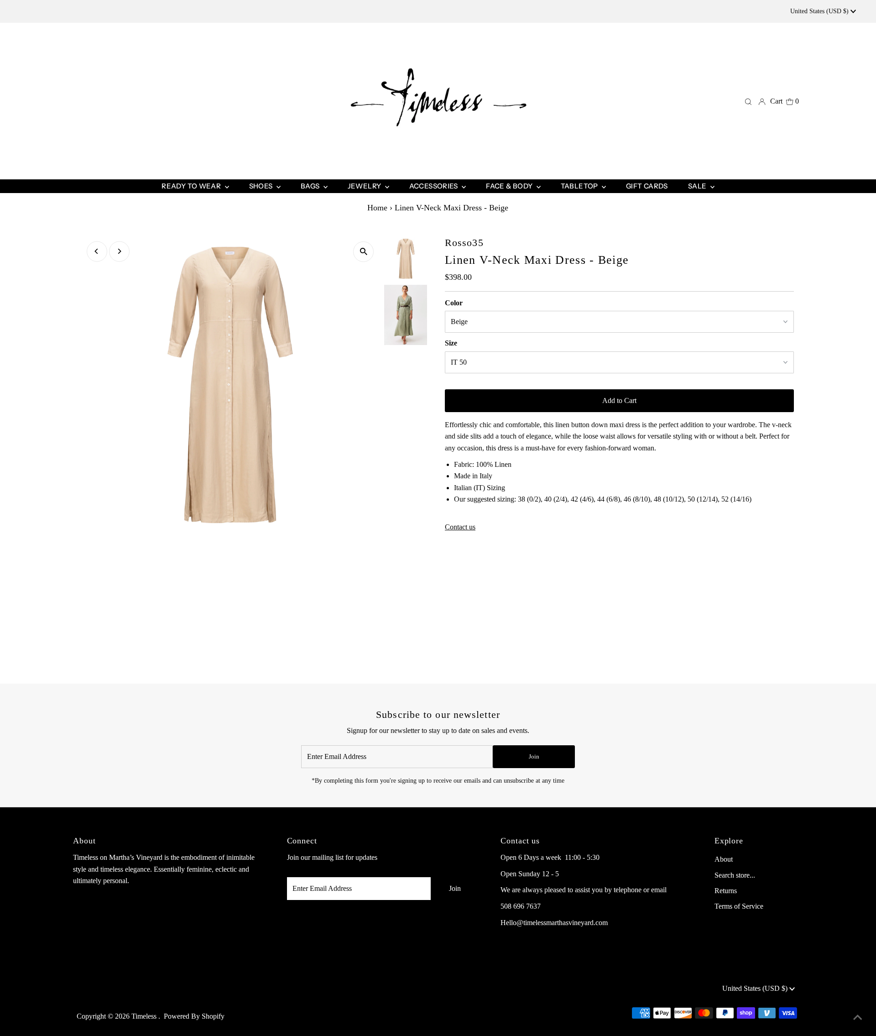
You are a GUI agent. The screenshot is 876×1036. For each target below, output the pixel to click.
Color (454, 303)
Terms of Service (738, 906)
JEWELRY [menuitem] (365, 186)
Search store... (734, 875)
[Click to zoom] (363, 251)
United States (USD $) (820, 11)
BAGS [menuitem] (311, 186)
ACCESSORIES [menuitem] (434, 186)
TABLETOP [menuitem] (580, 186)
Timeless (144, 1016)
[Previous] (97, 251)
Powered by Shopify (194, 1016)
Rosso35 (464, 242)
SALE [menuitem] (698, 186)
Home (377, 207)
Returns (725, 891)
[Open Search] (748, 101)
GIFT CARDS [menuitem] (647, 186)
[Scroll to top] (858, 1018)
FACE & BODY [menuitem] (510, 186)
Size (451, 343)
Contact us (460, 527)
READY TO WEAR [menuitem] (192, 186)
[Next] (119, 251)
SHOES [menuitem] (261, 186)
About (723, 859)
